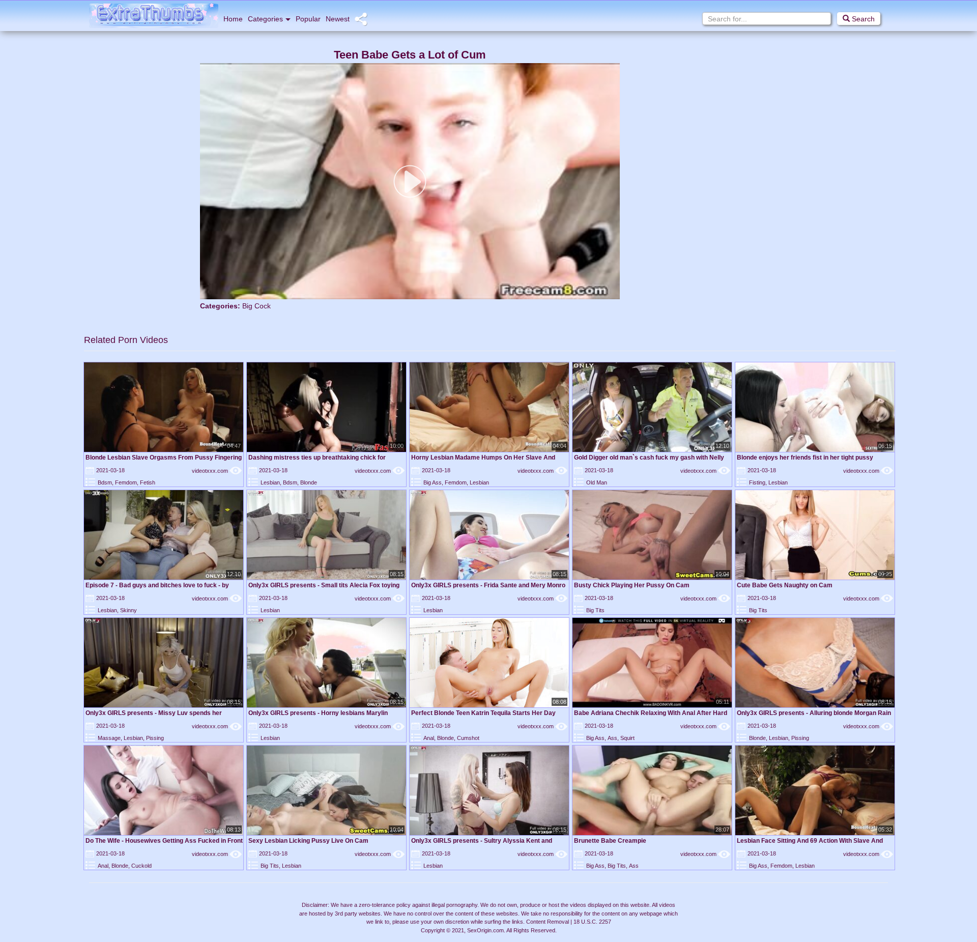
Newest (338, 19)
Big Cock (256, 306)
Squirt (627, 738)
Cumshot (468, 738)
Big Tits (595, 610)
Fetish (147, 482)
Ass (612, 738)
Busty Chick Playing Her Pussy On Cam (631, 585)
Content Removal (547, 922)
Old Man (596, 482)
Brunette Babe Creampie (610, 840)
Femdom (126, 482)
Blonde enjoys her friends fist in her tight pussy (805, 457)
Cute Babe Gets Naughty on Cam (784, 585)
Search (862, 19)
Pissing (155, 738)
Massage (109, 738)
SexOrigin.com (485, 930)
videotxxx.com (217, 471)
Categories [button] (265, 19)
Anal (428, 738)
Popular (308, 19)
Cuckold (141, 866)
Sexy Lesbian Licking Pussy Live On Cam (308, 840)
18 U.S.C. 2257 (592, 922)
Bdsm (105, 482)
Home (233, 19)
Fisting (757, 482)
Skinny (128, 610)
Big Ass (432, 482)
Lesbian (270, 482)
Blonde (308, 482)
